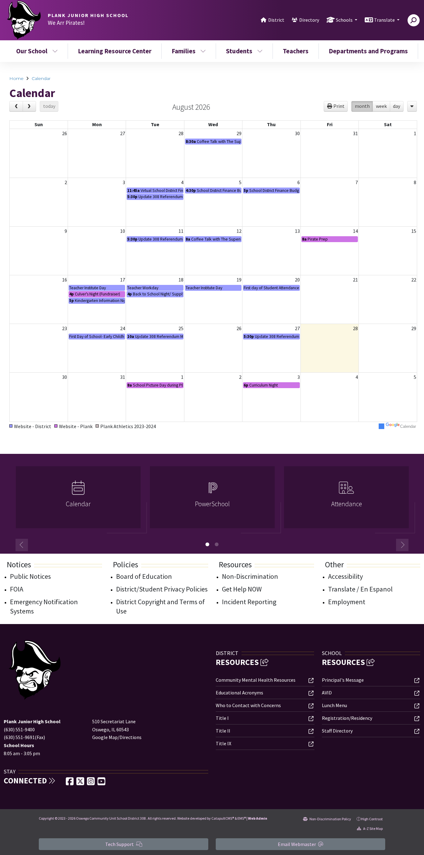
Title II (223, 731)
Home (16, 78)
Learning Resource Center (114, 51)
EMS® (241, 818)
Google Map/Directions (117, 737)
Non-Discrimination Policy (330, 819)
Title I (222, 718)
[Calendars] (412, 106)
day (396, 106)
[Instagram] (91, 783)
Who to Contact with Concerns (248, 705)
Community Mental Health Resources (255, 680)
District (276, 20)
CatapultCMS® (222, 818)
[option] (78, 500)
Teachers (296, 51)
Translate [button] (385, 20)
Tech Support (120, 844)
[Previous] (16, 106)
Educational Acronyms (239, 692)
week (381, 106)
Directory (309, 20)
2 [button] (217, 544)
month (362, 106)
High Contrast (372, 819)
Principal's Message (343, 680)
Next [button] (402, 545)
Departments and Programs (368, 51)
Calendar (41, 78)
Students (239, 51)
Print (339, 106)
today (49, 106)
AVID (327, 692)
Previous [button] (22, 545)
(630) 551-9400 (19, 729)
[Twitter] (80, 783)
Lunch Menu (334, 705)
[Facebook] (70, 783)
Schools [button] (345, 20)
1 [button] (207, 544)
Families (184, 51)
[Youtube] (101, 783)
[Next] (29, 106)
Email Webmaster (297, 844)
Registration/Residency (347, 718)
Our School (31, 51)
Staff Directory (337, 731)
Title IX (223, 743)
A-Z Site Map (373, 828)
